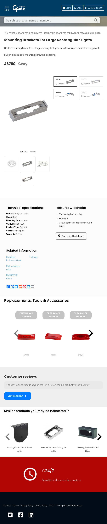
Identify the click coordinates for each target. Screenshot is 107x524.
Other (12, 33)
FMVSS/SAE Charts (12, 277)
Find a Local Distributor (72, 236)
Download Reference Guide (13, 259)
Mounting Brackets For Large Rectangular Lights (72, 33)
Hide (97, 365)
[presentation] (17, 333)
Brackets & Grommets (30, 33)
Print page (33, 257)
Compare (53, 444)
